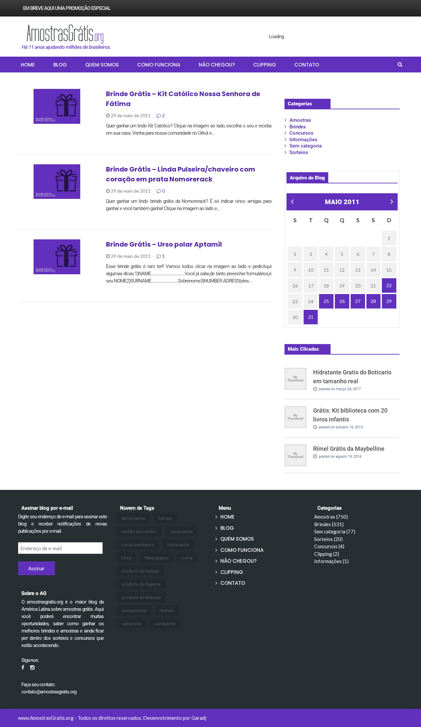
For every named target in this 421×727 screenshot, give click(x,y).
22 (389, 285)
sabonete (131, 623)
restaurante (134, 610)
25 (326, 301)
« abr (291, 202)
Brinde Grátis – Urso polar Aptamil (164, 244)
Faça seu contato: (38, 684)
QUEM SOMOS (102, 64)
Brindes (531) (329, 524)
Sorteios (298, 152)
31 (310, 317)
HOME (28, 64)
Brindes (35, 270)
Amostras (38, 120)
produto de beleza (140, 571)
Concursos (301, 133)
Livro (127, 557)
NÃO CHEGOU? (217, 64)
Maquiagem (156, 557)
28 (373, 301)
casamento (181, 531)
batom (165, 518)
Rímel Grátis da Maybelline (348, 448)
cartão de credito (139, 531)
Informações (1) (331, 561)
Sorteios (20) (328, 539)
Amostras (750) (331, 517)
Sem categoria (305, 146)
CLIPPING (264, 64)
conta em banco (138, 544)
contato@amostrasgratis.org (48, 692)
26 (342, 301)
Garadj (198, 718)
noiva (187, 557)
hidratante (178, 544)
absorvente (133, 518)
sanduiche (165, 623)
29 (389, 301)
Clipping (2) (326, 554)
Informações (303, 140)
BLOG (60, 64)
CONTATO (306, 64)
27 (357, 301)
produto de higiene (141, 584)
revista (167, 610)
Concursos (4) (329, 546)
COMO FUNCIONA (158, 64)
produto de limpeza (141, 597)
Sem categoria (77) (334, 531)
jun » (390, 202)
